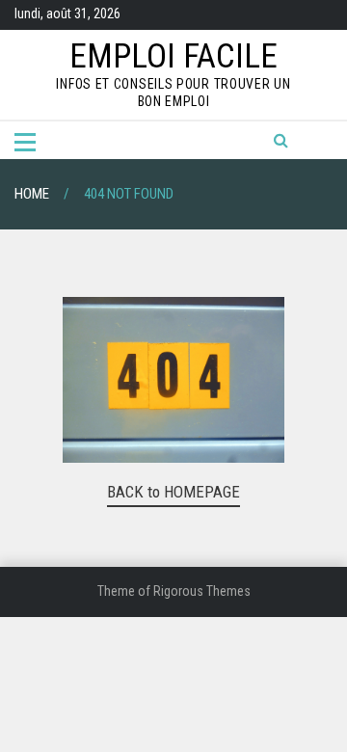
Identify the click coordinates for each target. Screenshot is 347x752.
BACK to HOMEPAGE (173, 491)
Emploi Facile (173, 56)
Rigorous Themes (202, 591)
